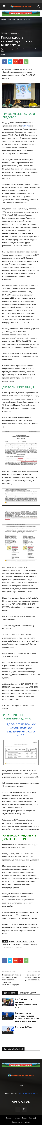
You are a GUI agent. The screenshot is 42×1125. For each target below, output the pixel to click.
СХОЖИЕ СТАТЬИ (10, 993)
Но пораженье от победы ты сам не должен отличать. (32, 977)
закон (32, 941)
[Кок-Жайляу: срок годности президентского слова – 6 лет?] (8, 1002)
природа (34, 944)
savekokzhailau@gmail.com (28, 1093)
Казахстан (6, 944)
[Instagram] (24, 1109)
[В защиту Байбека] (8, 1030)
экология (19, 947)
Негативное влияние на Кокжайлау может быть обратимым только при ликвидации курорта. (11, 980)
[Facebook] (18, 1109)
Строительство (8, 947)
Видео (5, 1005)
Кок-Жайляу (17, 944)
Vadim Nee (26, 126)
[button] (38, 6)
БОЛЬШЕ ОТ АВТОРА (28, 993)
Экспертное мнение (13, 1118)
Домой (3, 19)
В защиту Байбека (23, 1027)
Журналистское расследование (19, 19)
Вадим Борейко (22, 941)
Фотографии (33, 1118)
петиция (26, 944)
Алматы (11, 941)
